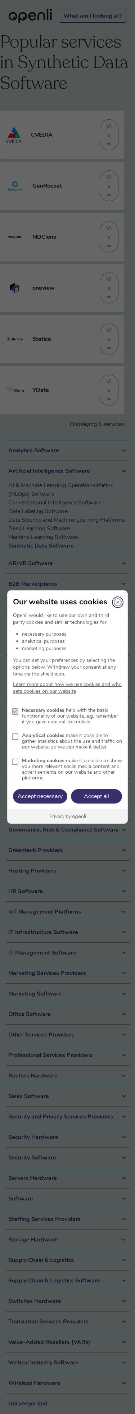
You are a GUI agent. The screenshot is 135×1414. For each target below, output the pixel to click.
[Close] (117, 602)
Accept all (96, 796)
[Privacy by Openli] (67, 816)
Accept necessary (40, 796)
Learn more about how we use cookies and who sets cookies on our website (67, 688)
